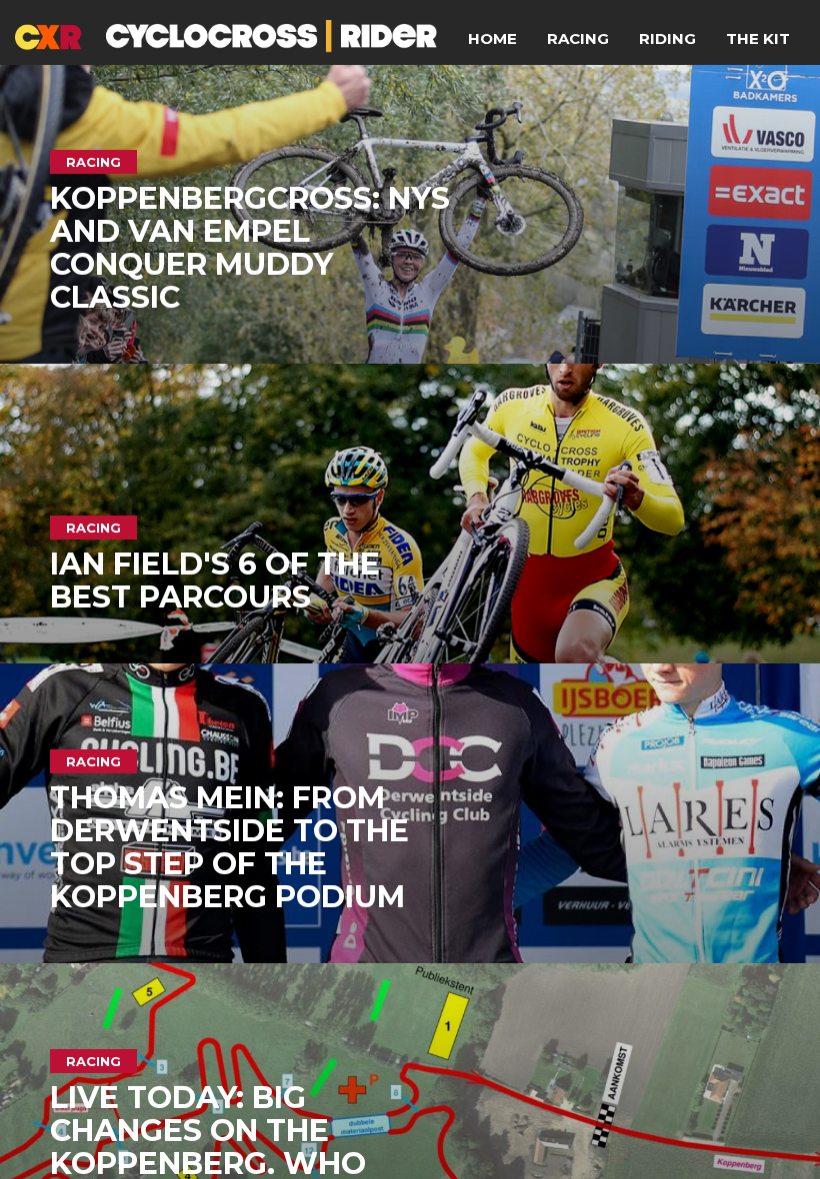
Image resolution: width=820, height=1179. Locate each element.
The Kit (758, 38)
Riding (667, 38)
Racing (578, 38)
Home (492, 38)
